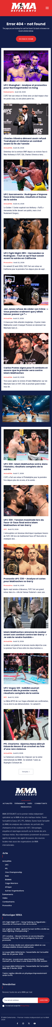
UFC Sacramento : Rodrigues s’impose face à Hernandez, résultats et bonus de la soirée (25, 197)
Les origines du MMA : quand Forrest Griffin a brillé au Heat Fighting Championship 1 (25, 930)
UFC (5, 529)
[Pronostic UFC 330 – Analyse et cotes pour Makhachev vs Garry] (26, 559)
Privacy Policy (25, 1006)
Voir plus (25, 772)
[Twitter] (29, 1023)
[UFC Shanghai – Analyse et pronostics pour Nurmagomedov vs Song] (26, 65)
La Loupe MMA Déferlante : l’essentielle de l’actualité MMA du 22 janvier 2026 (25, 953)
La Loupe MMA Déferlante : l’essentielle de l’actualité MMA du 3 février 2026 (25, 967)
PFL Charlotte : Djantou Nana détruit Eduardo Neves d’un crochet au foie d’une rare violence (24, 746)
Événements (9, 92)
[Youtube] (34, 1023)
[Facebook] (17, 1023)
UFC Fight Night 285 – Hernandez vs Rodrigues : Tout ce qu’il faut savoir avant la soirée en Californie (24, 256)
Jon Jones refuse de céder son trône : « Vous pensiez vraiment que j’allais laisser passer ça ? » (26, 311)
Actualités (8, 148)
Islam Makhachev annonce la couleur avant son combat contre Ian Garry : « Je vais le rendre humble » (25, 635)
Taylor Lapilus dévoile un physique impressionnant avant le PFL (24, 974)
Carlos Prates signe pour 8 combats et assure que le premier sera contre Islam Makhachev (26, 370)
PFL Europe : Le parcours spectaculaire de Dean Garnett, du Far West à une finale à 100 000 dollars (24, 960)
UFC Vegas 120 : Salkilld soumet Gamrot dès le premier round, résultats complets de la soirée (21, 690)
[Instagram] (23, 1023)
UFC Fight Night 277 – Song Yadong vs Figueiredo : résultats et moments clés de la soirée (24, 923)
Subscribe (44, 1000)
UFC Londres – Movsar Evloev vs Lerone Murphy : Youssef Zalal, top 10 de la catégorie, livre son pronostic (23, 938)
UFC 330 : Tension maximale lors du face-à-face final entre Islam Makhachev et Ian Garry (24, 522)
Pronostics (8, 263)
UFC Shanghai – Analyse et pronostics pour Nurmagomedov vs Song (25, 86)
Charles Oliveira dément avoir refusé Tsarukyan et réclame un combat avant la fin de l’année (25, 141)
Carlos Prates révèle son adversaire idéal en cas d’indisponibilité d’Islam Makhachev (23, 946)
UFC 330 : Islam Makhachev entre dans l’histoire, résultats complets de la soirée (26, 466)
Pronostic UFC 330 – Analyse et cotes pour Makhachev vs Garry (24, 580)
